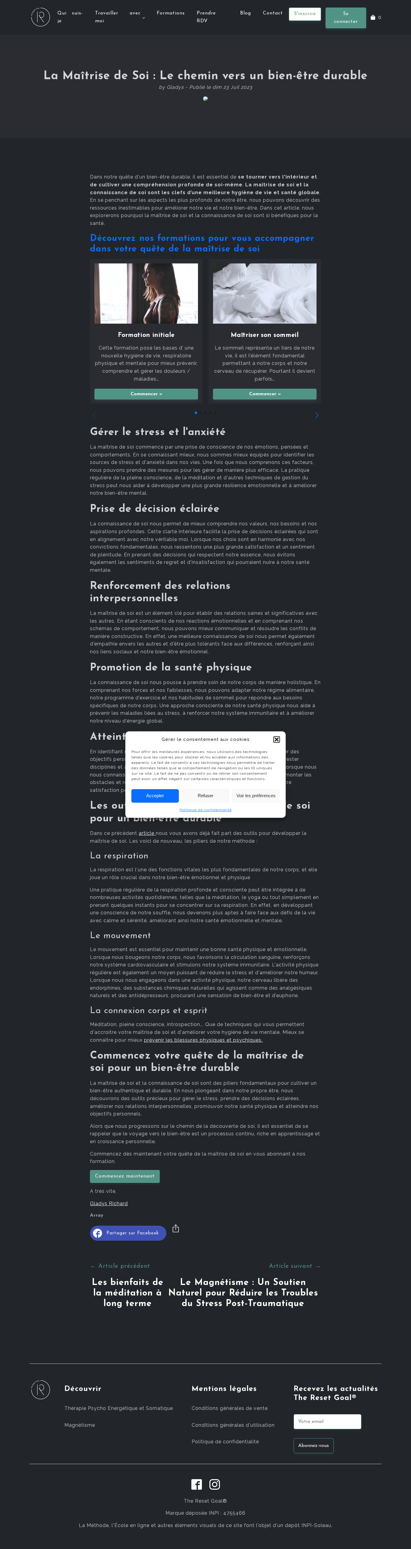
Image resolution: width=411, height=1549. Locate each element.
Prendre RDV (206, 17)
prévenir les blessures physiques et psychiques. (203, 1040)
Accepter (155, 795)
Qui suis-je (70, 17)
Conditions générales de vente (230, 1408)
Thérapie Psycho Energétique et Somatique (118, 1408)
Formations (171, 13)
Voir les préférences (256, 795)
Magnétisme (79, 1425)
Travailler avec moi (118, 17)
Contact (273, 13)
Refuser (205, 795)
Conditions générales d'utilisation (233, 1425)
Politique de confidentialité (206, 810)
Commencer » (146, 394)
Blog (245, 13)
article (147, 833)
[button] (277, 739)
